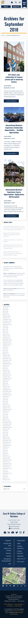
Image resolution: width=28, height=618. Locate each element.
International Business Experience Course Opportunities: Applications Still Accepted (14, 193)
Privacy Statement (18, 604)
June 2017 (5, 450)
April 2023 (5, 352)
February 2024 (7, 336)
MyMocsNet (21, 540)
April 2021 (5, 383)
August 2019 (6, 411)
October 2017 (6, 443)
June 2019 (5, 414)
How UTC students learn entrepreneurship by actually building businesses (13, 268)
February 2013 (6, 479)
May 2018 (5, 434)
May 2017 (5, 452)
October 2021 (6, 376)
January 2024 (6, 337)
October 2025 (6, 322)
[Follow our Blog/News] (6, 586)
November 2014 (7, 465)
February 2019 (6, 421)
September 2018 (7, 427)
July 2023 (5, 347)
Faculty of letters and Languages (12, 280)
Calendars (20, 556)
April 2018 (5, 435)
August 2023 (6, 345)
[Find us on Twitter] (17, 533)
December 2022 (7, 358)
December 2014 (7, 463)
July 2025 (5, 326)
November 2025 (7, 321)
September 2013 (7, 473)
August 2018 (6, 429)
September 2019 (7, 409)
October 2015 (6, 458)
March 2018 (6, 437)
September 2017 (7, 445)
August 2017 (6, 447)
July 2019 (5, 412)
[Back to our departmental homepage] (3, 586)
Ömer (4, 266)
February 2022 (7, 372)
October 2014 (6, 466)
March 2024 (6, 334)
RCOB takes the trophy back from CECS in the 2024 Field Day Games (14, 295)
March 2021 (6, 385)
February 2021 (6, 386)
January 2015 (6, 461)
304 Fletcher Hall (14, 520)
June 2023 (5, 349)
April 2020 (5, 403)
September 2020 (7, 394)
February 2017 (6, 457)
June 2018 (5, 432)
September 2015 (7, 460)
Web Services (18, 606)
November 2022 (7, 360)
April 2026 (5, 313)
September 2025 (7, 324)
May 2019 (5, 416)
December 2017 (7, 440)
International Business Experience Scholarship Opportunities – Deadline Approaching (14, 129)
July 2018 (5, 430)
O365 (18, 543)
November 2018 (7, 424)
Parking (8, 556)
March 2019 (6, 419)
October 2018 (6, 425)
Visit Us (6, 7)
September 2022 (7, 363)
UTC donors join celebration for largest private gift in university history (14, 78)
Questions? (14, 594)
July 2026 (5, 308)
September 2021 (7, 378)
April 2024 (5, 332)
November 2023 (7, 340)
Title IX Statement (8, 604)
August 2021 (6, 380)
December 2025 (7, 319)
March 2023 (6, 354)
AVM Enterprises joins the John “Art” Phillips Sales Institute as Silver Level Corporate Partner (12, 246)
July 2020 (5, 398)
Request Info (16, 7)
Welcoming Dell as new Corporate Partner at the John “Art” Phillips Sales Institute (14, 275)
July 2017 (5, 448)
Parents (8, 553)
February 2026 (7, 316)
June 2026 (5, 309)
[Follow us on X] (17, 586)
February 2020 (7, 406)
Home (2, 35)
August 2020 (6, 396)
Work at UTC (21, 559)
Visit (9, 564)
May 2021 (5, 381)
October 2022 (6, 362)
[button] (16, 2)
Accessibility (10, 606)
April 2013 (5, 476)
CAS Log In (20, 561)
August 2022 (6, 365)
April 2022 (5, 368)
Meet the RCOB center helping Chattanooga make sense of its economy (11, 234)
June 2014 (5, 471)
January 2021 (6, 388)
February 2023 (7, 355)
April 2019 (5, 417)
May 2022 (5, 367)
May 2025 (5, 329)
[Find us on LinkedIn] (9, 533)
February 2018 (6, 439)
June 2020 (5, 399)
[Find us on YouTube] (12, 533)
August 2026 (6, 306)
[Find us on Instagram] (20, 533)
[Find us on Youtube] (14, 586)
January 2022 (6, 373)
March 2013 (6, 478)
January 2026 (6, 318)
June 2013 (5, 475)
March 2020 (6, 404)
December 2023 (7, 339)
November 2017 (7, 442)
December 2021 (7, 375)
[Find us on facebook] (23, 533)
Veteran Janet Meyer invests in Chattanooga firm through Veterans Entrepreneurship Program (12, 253)
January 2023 (6, 357)
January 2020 (6, 407)
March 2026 (6, 314)
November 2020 (7, 391)
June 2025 (5, 327)
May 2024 (5, 331)
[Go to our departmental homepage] (5, 533)
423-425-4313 (15, 526)
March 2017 (6, 455)
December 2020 (7, 389)
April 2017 (5, 453)
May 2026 (5, 311)
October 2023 (6, 342)
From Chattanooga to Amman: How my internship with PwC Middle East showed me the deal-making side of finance (14, 228)
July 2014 (5, 470)
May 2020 (5, 401)
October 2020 (6, 393)
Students (8, 540)
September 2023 (7, 344)
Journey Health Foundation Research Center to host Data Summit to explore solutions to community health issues (13, 283)
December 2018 (7, 422)
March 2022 (6, 370)
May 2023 (5, 350)
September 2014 (7, 468)
